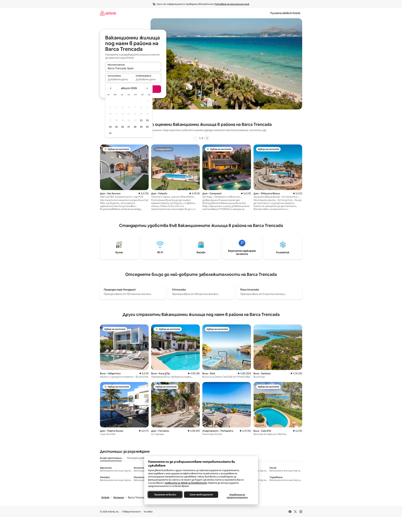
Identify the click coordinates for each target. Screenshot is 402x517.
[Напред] (206, 138)
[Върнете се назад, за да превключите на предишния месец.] (111, 88)
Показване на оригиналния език (232, 4)
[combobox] (133, 68)
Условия (148, 511)
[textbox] (119, 79)
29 (141, 126)
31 (110, 133)
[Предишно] (195, 138)
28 (135, 126)
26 (122, 126)
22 (141, 120)
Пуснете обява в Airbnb (285, 13)
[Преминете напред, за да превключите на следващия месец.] (147, 88)
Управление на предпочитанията (237, 496)
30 (147, 126)
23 (147, 120)
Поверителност (131, 511)
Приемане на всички (165, 494)
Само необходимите (201, 494)
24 (110, 126)
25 (116, 126)
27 (128, 126)
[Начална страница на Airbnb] (108, 13)
